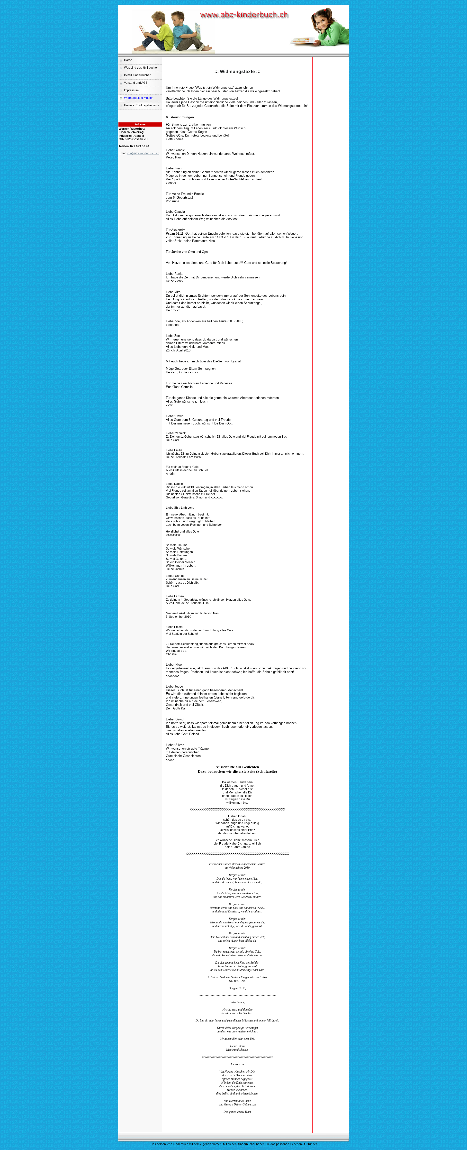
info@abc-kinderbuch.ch (143, 153)
